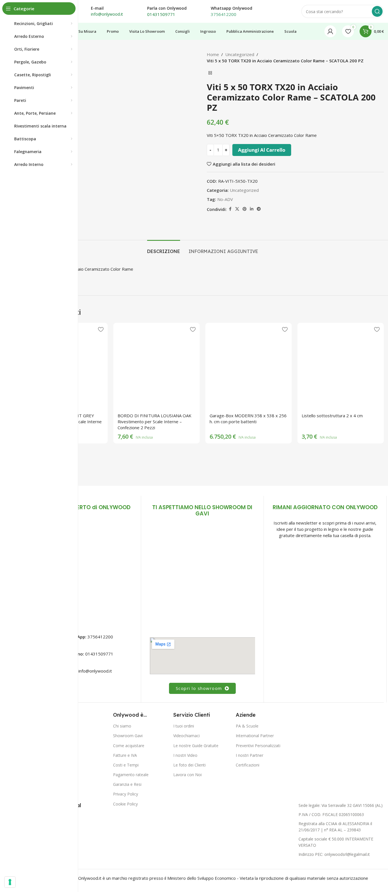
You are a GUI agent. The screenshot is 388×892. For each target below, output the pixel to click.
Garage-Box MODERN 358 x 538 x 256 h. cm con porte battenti (248, 418)
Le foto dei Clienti (189, 765)
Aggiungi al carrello (261, 150)
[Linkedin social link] (251, 209)
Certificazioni (247, 765)
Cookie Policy (125, 804)
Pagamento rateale (131, 774)
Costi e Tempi (126, 765)
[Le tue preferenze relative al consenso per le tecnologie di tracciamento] (10, 882)
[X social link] (237, 209)
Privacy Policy (125, 794)
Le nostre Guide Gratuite (195, 745)
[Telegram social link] (258, 209)
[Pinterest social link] (244, 209)
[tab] (163, 248)
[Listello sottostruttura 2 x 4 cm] (340, 366)
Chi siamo (122, 726)
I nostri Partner (249, 755)
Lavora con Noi (187, 774)
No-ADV (225, 199)
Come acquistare (128, 745)
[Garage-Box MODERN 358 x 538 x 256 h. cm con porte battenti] (248, 366)
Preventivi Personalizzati (258, 745)
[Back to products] (210, 72)
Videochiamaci (186, 735)
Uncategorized (239, 54)
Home (213, 54)
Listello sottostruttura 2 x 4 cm (332, 415)
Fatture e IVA (125, 755)
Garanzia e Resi (127, 784)
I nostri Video (185, 755)
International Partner (255, 735)
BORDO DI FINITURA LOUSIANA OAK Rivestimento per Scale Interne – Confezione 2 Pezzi (154, 421)
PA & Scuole (247, 726)
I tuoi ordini (183, 726)
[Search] (377, 11)
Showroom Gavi (128, 735)
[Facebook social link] (230, 209)
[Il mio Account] (330, 31)
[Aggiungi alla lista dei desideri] (100, 329)
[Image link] (79, 572)
